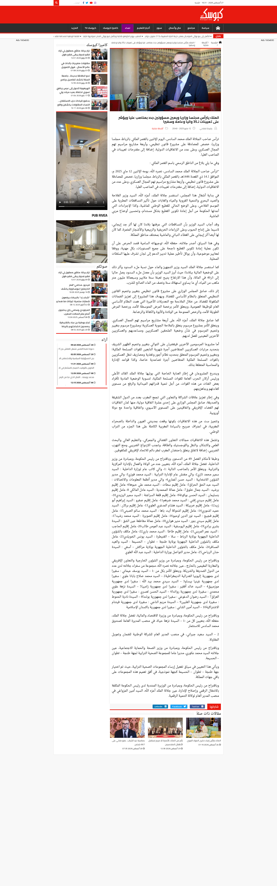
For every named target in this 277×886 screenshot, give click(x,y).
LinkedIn (158, 706)
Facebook (177, 706)
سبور (159, 28)
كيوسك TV (90, 28)
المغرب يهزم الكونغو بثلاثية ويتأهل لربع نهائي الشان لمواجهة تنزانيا (144, 36)
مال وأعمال (175, 28)
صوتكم (102, 267)
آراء (104, 340)
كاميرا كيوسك (110, 28)
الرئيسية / (214, 43)
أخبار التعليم (143, 28)
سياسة (205, 28)
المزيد (74, 28)
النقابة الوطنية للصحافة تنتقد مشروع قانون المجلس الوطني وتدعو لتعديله (79, 36)
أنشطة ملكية (157, 128)
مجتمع (191, 28)
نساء (127, 28)
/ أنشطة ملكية (205, 43)
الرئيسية (197, 2)
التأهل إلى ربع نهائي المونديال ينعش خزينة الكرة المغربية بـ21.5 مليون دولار (209, 36)
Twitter (195, 706)
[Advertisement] (127, 14)
